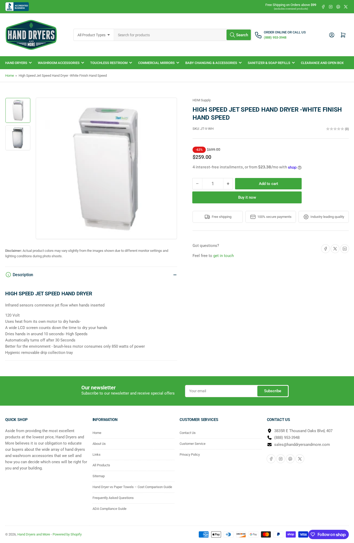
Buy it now (247, 197)
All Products (101, 465)
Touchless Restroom (109, 63)
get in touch (223, 255)
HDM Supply (202, 100)
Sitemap (99, 476)
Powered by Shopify (67, 534)
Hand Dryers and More (34, 534)
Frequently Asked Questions (113, 498)
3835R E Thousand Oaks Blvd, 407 (303, 430)
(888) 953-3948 (287, 437)
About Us (99, 444)
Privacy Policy (190, 454)
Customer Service (193, 444)
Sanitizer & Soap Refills (269, 63)
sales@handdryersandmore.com (302, 444)
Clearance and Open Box (322, 63)
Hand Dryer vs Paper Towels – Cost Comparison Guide (132, 487)
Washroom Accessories (59, 63)
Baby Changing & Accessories (211, 63)
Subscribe (272, 391)
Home (9, 75)
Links (97, 454)
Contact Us (188, 433)
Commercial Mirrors (156, 63)
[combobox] (183, 35)
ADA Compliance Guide (109, 509)
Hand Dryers (16, 63)
